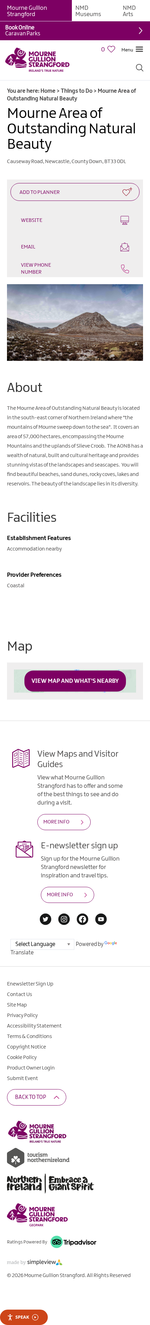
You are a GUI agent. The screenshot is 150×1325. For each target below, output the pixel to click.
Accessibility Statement (34, 1026)
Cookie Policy (22, 1057)
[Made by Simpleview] (35, 1264)
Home (47, 91)
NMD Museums (88, 11)
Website (31, 220)
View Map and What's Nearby (75, 681)
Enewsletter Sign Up (30, 984)
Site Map (17, 1005)
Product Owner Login (31, 1068)
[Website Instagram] (64, 919)
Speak (22, 1317)
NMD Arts (129, 11)
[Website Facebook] (82, 919)
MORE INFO (56, 822)
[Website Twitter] (45, 919)
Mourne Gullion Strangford (27, 11)
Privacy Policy (22, 1015)
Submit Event (22, 1078)
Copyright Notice (26, 1047)
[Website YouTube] (101, 919)
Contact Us (19, 994)
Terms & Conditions (29, 1036)
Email (28, 247)
